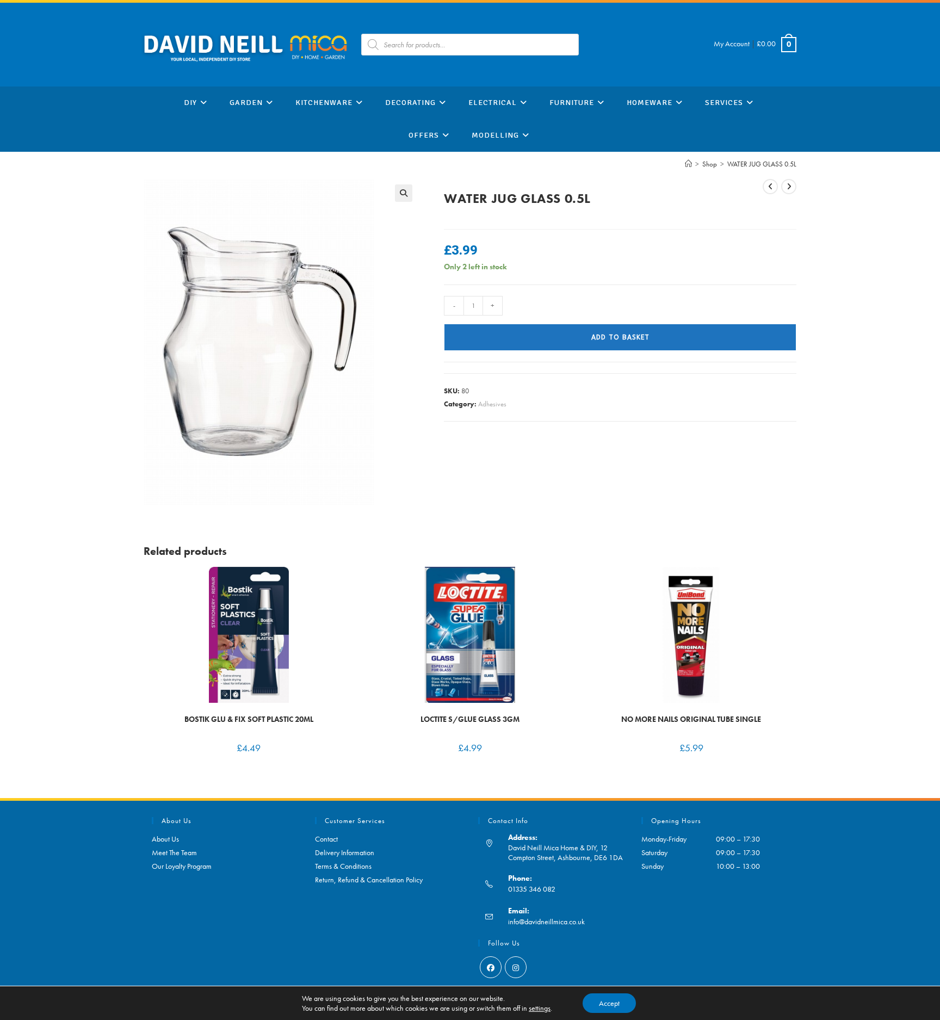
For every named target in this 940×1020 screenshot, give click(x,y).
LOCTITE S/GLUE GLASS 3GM (470, 719)
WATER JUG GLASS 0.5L (761, 164)
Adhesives (492, 404)
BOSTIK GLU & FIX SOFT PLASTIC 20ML (248, 719)
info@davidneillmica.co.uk (546, 921)
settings (540, 1008)
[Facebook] (491, 967)
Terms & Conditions (343, 866)
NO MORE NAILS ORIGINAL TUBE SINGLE (691, 719)
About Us (165, 839)
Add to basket (620, 337)
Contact (326, 839)
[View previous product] (770, 186)
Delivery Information (344, 852)
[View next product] (788, 186)
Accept (609, 1003)
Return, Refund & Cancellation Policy (369, 880)
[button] (403, 193)
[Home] (688, 164)
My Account (732, 43)
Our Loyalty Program (182, 866)
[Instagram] (516, 967)
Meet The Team (174, 852)
